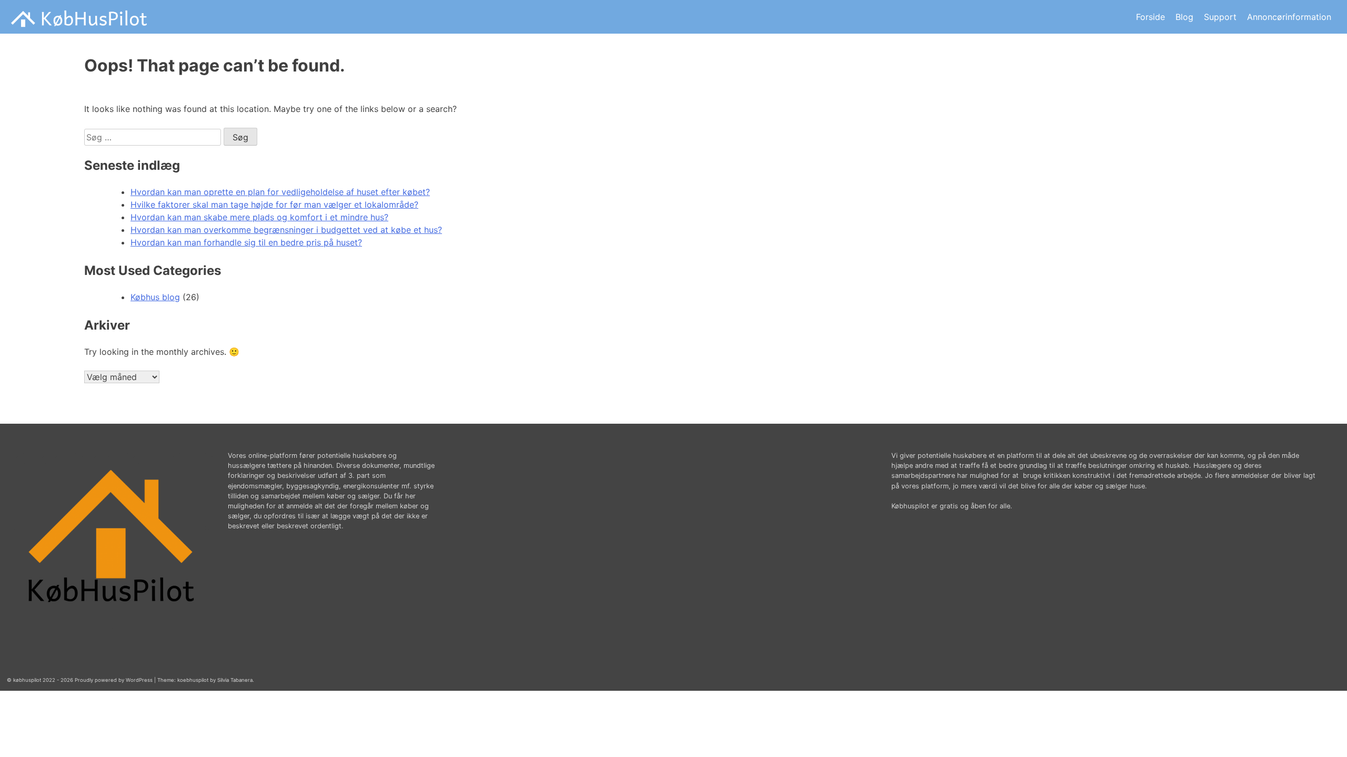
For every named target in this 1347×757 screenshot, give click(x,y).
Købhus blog (155, 297)
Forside (1150, 17)
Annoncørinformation (1289, 17)
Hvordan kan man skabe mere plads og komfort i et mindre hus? (259, 217)
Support (1220, 17)
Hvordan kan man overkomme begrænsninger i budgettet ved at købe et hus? (286, 229)
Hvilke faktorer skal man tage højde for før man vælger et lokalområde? (274, 204)
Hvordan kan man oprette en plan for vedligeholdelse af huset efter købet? (280, 192)
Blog (1184, 17)
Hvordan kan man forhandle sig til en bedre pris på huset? (246, 242)
